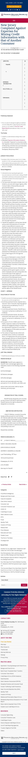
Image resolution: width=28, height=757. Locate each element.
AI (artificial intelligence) (7, 493)
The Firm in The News (7, 538)
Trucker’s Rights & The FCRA (8, 728)
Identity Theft (4, 522)
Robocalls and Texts (6, 533)
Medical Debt (4, 527)
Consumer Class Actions (7, 673)
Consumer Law (5, 504)
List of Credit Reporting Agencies (9, 725)
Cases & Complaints (6, 499)
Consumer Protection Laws (8, 717)
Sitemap (3, 655)
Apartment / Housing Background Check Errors (13, 665)
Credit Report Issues (6, 512)
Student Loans (5, 535)
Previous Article (7, 484)
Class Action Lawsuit (6, 501)
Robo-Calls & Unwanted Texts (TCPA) (11, 704)
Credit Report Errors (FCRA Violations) (11, 676)
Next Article (22, 484)
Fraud (2, 519)
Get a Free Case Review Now (14, 611)
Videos (2, 730)
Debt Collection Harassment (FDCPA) (10, 681)
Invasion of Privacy (6, 525)
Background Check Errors (8, 668)
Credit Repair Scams (6, 720)
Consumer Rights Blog (7, 715)
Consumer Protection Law (8, 506)
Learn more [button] (20, 749)
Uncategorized (5, 540)
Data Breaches (5, 679)
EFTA (2, 517)
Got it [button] (14, 753)
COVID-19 (3, 509)
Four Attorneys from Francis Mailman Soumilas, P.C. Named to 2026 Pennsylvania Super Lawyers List (14, 563)
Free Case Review (14, 6)
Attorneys (3, 644)
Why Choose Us (5, 647)
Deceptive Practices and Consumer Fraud (12, 684)
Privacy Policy (4, 657)
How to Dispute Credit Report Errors (10, 723)
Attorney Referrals (6, 652)
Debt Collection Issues (7, 514)
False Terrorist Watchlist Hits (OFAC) (10, 689)
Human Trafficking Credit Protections (11, 686)
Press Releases (5, 530)
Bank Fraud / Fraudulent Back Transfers (11, 671)
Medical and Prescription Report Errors (11, 697)
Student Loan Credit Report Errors (10, 707)
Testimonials (4, 649)
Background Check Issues (8, 496)
